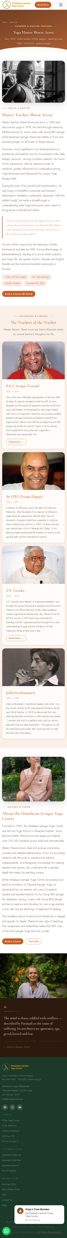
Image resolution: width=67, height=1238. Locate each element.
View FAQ (33, 941)
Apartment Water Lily (11, 1154)
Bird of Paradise (9, 1170)
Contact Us (7, 1200)
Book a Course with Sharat (18, 294)
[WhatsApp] (6, 1231)
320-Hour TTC (8, 1136)
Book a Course (12, 941)
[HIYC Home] (16, 5)
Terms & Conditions (20, 1227)
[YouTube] (20, 1107)
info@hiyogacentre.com (12, 1099)
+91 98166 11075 (10, 1094)
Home (4, 22)
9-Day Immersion (9, 1125)
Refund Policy (36, 1227)
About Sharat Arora (10, 1189)
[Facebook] (5, 1107)
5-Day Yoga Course (10, 1120)
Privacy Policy (49, 1227)
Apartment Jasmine (10, 1165)
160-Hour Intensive (10, 1130)
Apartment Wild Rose (11, 1160)
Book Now (43, 4)
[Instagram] (12, 1107)
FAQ (4, 1194)
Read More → (16, 441)
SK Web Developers (49, 1232)
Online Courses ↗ (10, 1141)
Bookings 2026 (9, 1184)
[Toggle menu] (60, 4)
